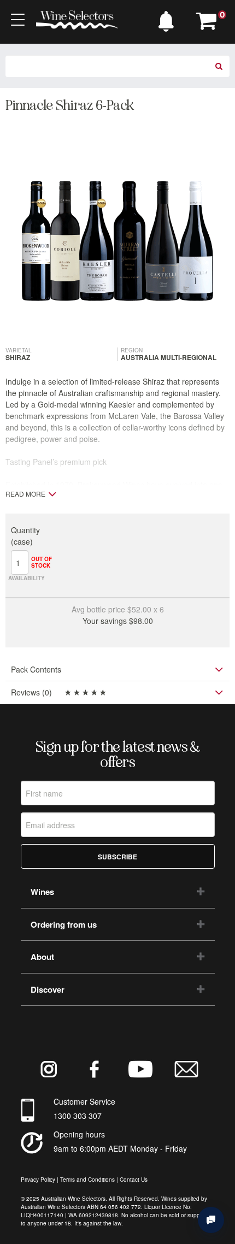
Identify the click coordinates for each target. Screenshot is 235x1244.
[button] (168, 18)
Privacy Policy (38, 1179)
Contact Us (134, 1179)
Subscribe (117, 857)
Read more (25, 494)
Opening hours (79, 1134)
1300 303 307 (78, 1115)
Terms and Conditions (87, 1179)
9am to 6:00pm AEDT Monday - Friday (120, 1148)
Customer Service (84, 1101)
